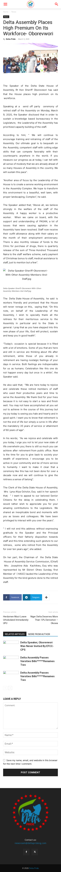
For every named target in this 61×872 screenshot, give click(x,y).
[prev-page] (5, 688)
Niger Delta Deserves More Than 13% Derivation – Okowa (44, 620)
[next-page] (10, 688)
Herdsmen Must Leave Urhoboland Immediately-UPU (16, 620)
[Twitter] (35, 852)
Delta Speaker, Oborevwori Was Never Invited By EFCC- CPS (37, 646)
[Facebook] (26, 852)
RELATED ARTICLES (15, 634)
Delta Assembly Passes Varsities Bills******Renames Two (37, 661)
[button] (5, 4)
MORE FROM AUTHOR (39, 634)
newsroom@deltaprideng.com (30, 843)
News (13, 11)
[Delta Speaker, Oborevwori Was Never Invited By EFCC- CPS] (11, 646)
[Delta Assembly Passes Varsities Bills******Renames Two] (11, 661)
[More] (46, 597)
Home (5, 11)
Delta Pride (11, 39)
